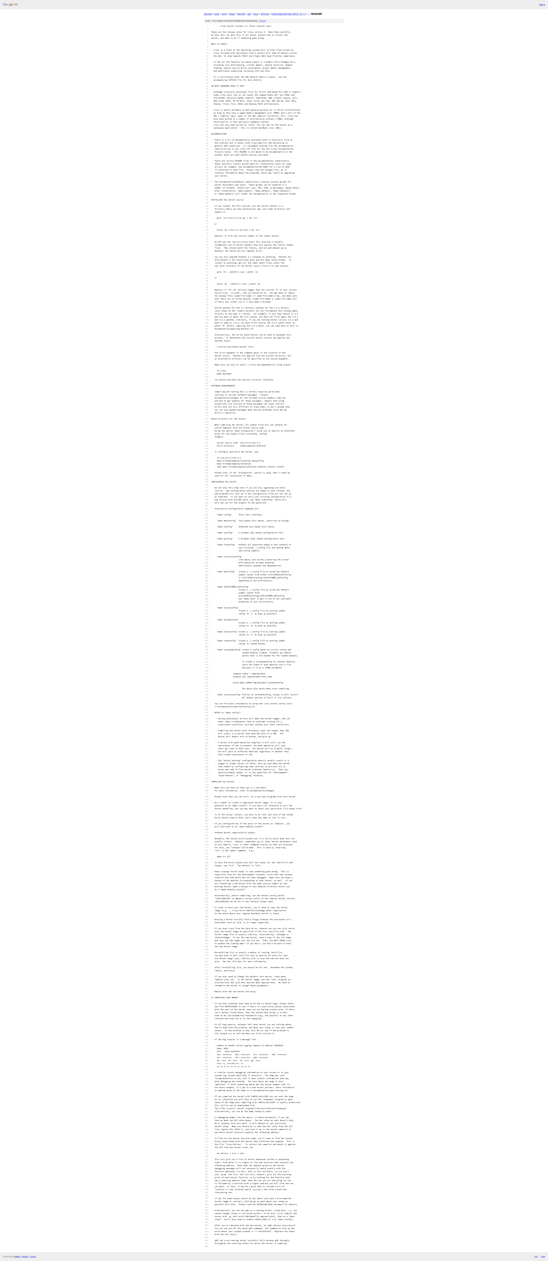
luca (255, 14)
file (262, 21)
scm (224, 14)
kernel (208, 14)
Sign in (542, 4)
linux (232, 14)
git (249, 14)
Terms (33, 1256)
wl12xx (265, 14)
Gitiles (17, 1256)
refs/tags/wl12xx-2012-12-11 (288, 14)
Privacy (25, 1256)
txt (536, 1256)
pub (216, 14)
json (543, 1256)
